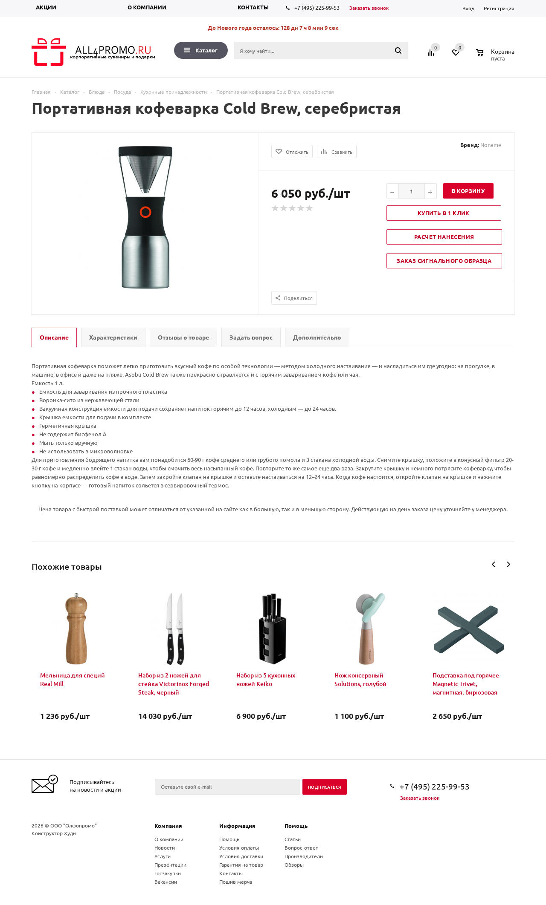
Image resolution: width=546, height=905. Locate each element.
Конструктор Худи (54, 833)
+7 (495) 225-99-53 (317, 7)
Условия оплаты (239, 847)
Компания (168, 825)
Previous (494, 564)
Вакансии (165, 881)
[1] (275, 208)
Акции (46, 7)
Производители (304, 856)
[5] (309, 208)
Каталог (206, 50)
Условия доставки (241, 856)
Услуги (162, 856)
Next (508, 564)
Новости (164, 847)
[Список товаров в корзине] (496, 57)
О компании (147, 7)
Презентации (170, 864)
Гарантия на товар (241, 864)
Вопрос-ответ (301, 847)
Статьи (293, 839)
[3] (292, 208)
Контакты (253, 7)
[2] (284, 208)
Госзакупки (167, 873)
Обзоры (294, 864)
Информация (237, 825)
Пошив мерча (235, 881)
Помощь (296, 825)
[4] (301, 208)
